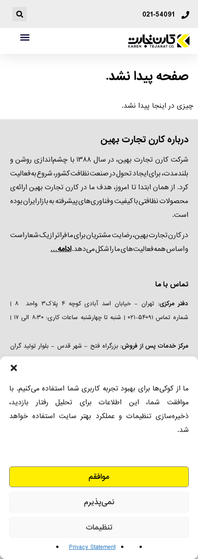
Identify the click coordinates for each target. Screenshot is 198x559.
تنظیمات (99, 527)
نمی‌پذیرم (99, 502)
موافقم (99, 477)
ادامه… (61, 249)
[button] (13, 368)
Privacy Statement (92, 547)
